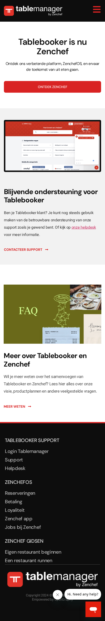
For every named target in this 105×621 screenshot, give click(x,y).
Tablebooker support (32, 440)
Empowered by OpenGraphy (52, 599)
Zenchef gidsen (24, 541)
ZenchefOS (18, 482)
